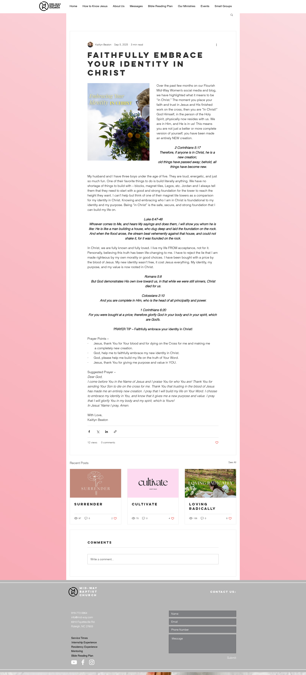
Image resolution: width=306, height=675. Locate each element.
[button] (231, 14)
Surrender (88, 504)
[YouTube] (74, 662)
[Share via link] (115, 431)
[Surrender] (95, 483)
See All (232, 462)
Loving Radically (202, 506)
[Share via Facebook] (89, 431)
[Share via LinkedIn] (106, 431)
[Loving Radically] (210, 483)
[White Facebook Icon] (82, 662)
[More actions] (216, 44)
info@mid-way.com (82, 617)
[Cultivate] (153, 483)
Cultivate (145, 504)
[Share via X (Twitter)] (98, 431)
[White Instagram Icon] (91, 662)
